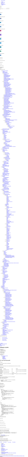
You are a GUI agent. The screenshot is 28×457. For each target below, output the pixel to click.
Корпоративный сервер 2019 (3, 343)
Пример (4, 357)
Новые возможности (3, 450)
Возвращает (4, 358)
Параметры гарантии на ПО (4, 452)
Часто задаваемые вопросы (4, 449)
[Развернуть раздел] (1, 70)
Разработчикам (3, 448)
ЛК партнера (2, 3)
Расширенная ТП (3, 4)
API (0, 344)
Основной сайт (3, 2)
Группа (1, 345)
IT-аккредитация (3, 453)
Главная (2, 1)
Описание (4, 356)
